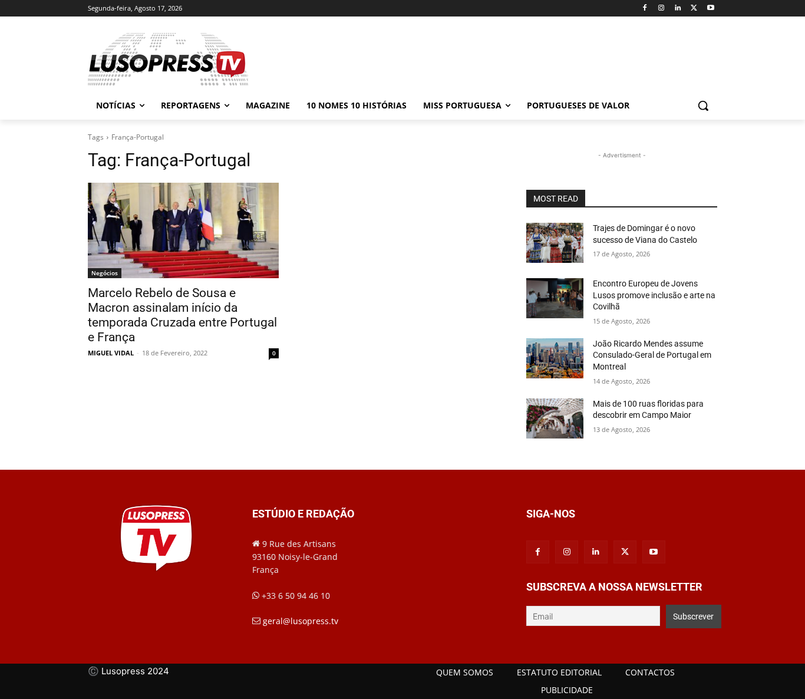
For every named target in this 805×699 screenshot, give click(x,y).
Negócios (104, 273)
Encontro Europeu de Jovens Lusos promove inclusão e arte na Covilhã (654, 295)
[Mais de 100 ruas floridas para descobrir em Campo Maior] (554, 418)
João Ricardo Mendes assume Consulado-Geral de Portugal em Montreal (652, 355)
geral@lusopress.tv (300, 621)
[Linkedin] (678, 8)
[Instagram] (661, 8)
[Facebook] (645, 8)
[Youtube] (710, 8)
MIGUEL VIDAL (111, 352)
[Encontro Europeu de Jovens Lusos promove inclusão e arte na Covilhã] (554, 298)
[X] (694, 8)
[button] (703, 105)
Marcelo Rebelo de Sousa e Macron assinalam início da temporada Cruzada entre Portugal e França (182, 315)
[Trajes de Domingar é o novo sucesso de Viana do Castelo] (554, 243)
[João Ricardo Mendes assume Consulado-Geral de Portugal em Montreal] (554, 358)
